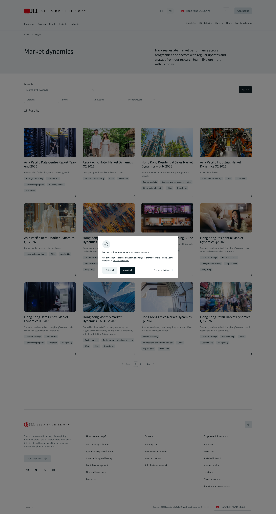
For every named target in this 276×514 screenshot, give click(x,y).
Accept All (127, 270)
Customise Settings (164, 270)
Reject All (110, 270)
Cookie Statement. (121, 260)
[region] (138, 257)
